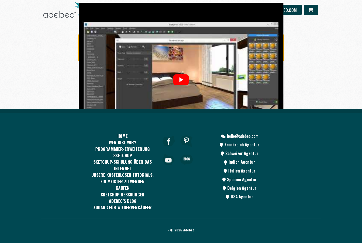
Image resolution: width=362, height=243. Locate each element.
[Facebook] (168, 148)
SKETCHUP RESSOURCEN (122, 194)
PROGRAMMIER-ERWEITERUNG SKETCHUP (122, 152)
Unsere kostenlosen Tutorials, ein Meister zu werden (122, 178)
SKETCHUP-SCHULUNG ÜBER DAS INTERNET (122, 164)
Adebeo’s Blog (122, 201)
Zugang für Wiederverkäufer (122, 207)
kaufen (123, 188)
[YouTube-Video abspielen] (181, 80)
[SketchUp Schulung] (66, 10)
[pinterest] (186, 148)
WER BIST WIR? (122, 142)
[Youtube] (168, 166)
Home (122, 136)
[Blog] (186, 166)
